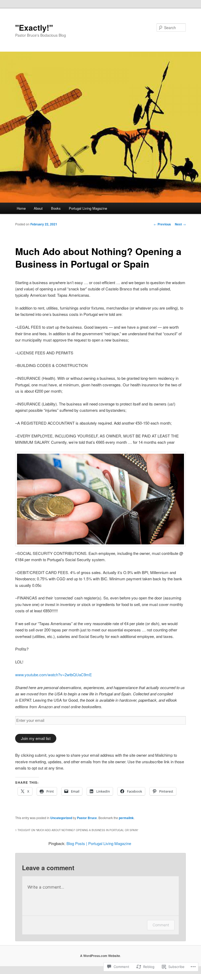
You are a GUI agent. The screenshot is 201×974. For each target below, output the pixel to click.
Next (180, 224)
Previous (162, 224)
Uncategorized (61, 817)
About (38, 208)
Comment (161, 925)
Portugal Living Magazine (88, 208)
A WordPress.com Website (100, 955)
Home (21, 208)
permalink (126, 817)
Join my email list (36, 738)
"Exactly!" (34, 27)
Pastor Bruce (87, 817)
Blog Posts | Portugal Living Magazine (98, 843)
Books (56, 208)
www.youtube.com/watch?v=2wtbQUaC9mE (53, 674)
